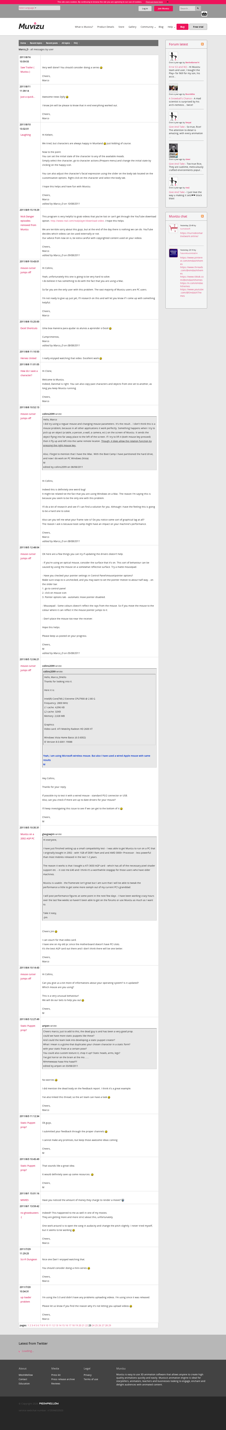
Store (121, 26)
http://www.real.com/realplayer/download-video (77, 220)
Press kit (56, 1374)
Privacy (87, 1374)
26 (99, 1325)
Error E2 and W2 (178, 66)
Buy (182, 26)
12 (53, 1325)
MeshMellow (26, 1374)
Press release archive (63, 1379)
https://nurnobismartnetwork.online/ (191, 234)
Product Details (105, 26)
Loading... (27, 1351)
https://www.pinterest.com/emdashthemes (191, 260)
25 (96, 1325)
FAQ (76, 43)
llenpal (188, 122)
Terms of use (91, 1379)
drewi (187, 159)
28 (106, 1325)
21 (83, 1325)
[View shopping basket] (204, 13)
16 (66, 1325)
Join (163, 8)
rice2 (187, 188)
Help (170, 26)
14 (60, 1325)
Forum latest (178, 44)
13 (56, 1325)
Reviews (55, 1383)
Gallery (132, 26)
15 (63, 1325)
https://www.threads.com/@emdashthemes (191, 270)
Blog (161, 26)
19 (76, 1325)
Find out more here (154, 2)
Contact (23, 1379)
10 (46, 1325)
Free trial (198, 26)
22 (86, 1325)
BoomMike (190, 94)
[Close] (168, 2)
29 (109, 1325)
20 (80, 1325)
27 (103, 1325)
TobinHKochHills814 (188, 253)
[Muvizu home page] (31, 25)
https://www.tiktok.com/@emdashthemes (191, 278)
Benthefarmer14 (192, 62)
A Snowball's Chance (180, 98)
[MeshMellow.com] (48, 1403)
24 (93, 1325)
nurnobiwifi (185, 229)
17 (70, 1325)
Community (147, 26)
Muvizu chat (178, 216)
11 (50, 1325)
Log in (145, 8)
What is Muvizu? (84, 26)
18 (73, 1325)
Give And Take (177, 126)
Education (24, 1383)
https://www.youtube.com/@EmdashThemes (191, 292)
